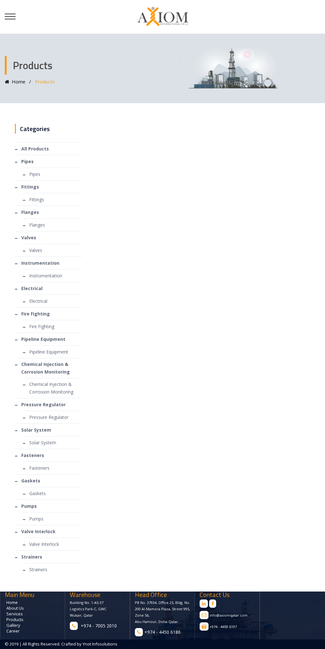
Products (14, 619)
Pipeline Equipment (48, 352)
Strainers (38, 569)
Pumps (36, 519)
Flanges (37, 225)
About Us (15, 608)
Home (17, 81)
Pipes (34, 174)
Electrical (38, 301)
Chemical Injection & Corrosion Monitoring (51, 388)
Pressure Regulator (49, 417)
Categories (35, 129)
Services (14, 614)
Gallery (13, 625)
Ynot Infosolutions (99, 644)
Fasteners (39, 468)
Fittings (36, 199)
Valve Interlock (44, 544)
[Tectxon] (162, 16)
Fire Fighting (41, 326)
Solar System (42, 443)
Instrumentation (45, 276)
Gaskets (37, 493)
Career (13, 631)
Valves (35, 250)
